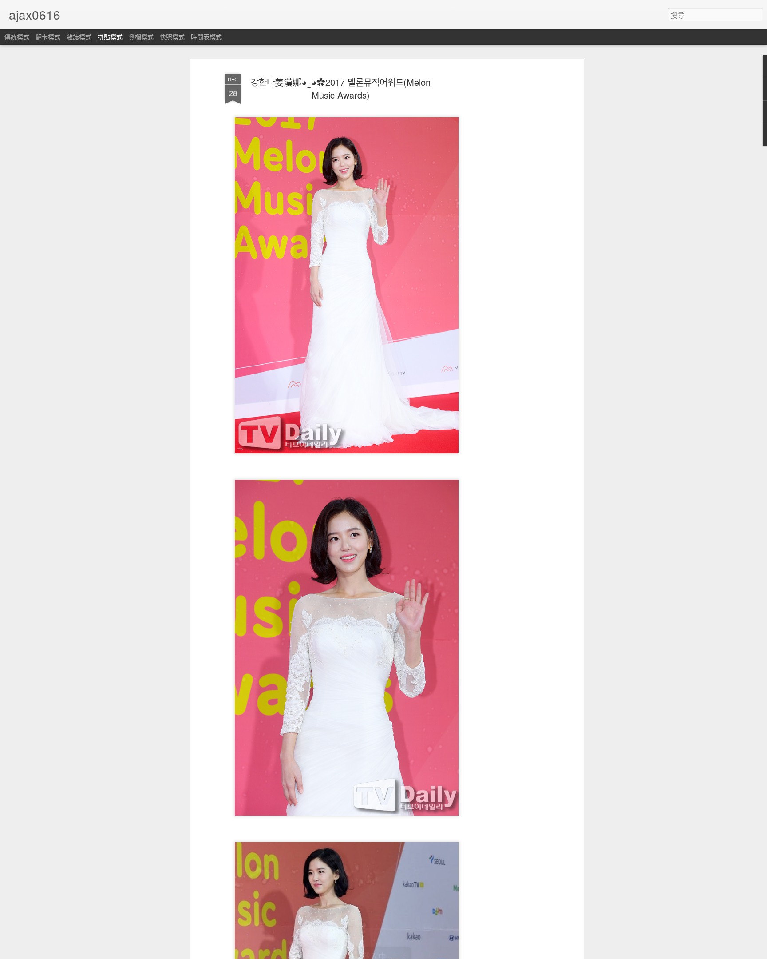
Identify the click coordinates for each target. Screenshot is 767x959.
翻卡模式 (48, 36)
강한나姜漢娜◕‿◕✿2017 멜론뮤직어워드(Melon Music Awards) (341, 88)
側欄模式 (141, 36)
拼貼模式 (110, 36)
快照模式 (172, 36)
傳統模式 (16, 36)
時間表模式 (206, 36)
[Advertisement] (504, 209)
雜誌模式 (79, 36)
